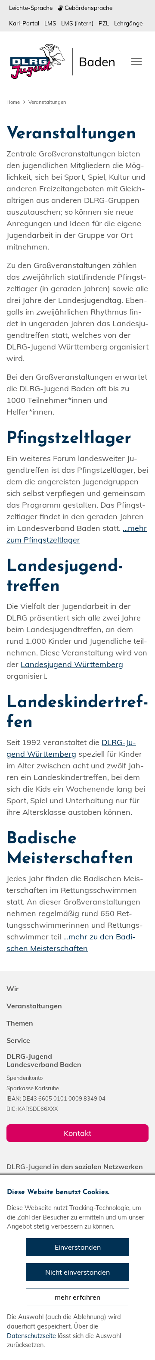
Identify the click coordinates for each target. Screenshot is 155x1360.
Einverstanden (78, 1247)
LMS (50, 23)
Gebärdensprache (87, 7)
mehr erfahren (77, 1297)
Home (13, 102)
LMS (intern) (77, 23)
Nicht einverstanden (77, 1272)
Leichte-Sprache (31, 7)
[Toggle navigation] (136, 61)
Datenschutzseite (31, 1336)
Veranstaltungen (47, 102)
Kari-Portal (24, 23)
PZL (104, 23)
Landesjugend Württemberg (72, 664)
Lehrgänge (128, 23)
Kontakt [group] (77, 1133)
